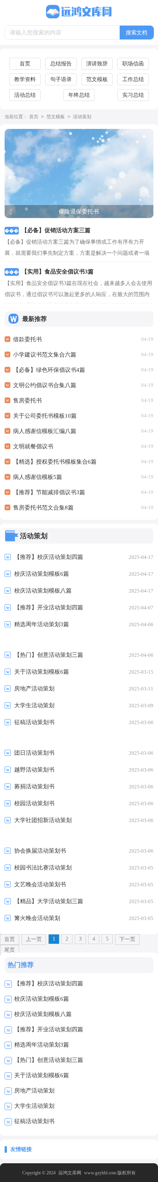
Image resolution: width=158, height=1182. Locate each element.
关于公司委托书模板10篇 (45, 416)
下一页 (127, 939)
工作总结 (133, 79)
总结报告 (61, 64)
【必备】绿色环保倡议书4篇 (49, 370)
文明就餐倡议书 (33, 446)
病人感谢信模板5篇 (37, 477)
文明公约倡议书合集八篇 (44, 385)
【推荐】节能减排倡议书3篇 (49, 492)
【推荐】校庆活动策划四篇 (48, 983)
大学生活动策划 (34, 1106)
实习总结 (133, 95)
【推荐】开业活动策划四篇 (48, 1029)
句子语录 (61, 79)
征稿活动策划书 (34, 1121)
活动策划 (82, 116)
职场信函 (133, 64)
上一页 (34, 939)
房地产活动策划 (34, 1091)
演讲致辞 (97, 64)
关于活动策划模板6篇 (41, 1075)
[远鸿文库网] (79, 12)
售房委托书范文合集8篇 (43, 508)
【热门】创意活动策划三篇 (48, 1060)
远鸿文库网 (69, 1172)
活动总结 (25, 95)
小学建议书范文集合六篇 (44, 355)
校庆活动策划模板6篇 (41, 999)
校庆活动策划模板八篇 (43, 1014)
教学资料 (25, 79)
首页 (25, 64)
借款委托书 (27, 339)
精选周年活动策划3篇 (41, 1045)
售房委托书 (27, 400)
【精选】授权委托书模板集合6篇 (55, 462)
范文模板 (97, 79)
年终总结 (79, 95)
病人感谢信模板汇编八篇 (44, 431)
